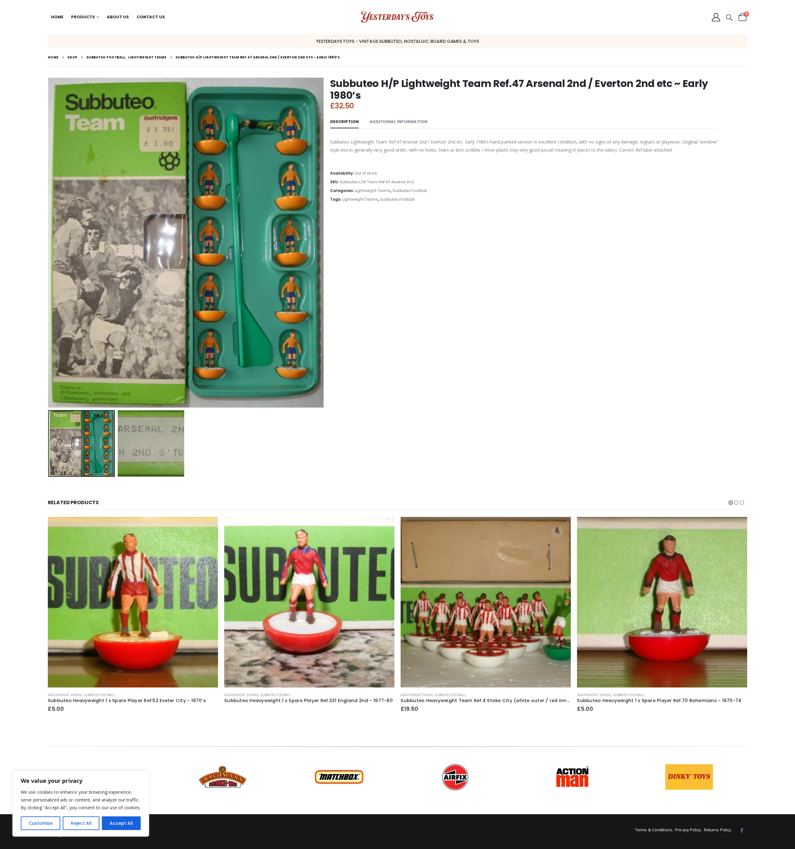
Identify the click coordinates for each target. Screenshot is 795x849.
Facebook (742, 830)
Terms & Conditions (653, 830)
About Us (118, 17)
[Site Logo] (397, 17)
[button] (729, 17)
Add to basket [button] (207, 527)
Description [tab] (344, 122)
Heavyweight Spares (65, 695)
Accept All (121, 823)
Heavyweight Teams (417, 695)
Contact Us (151, 17)
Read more (384, 527)
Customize (40, 823)
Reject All (81, 823)
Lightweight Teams (373, 190)
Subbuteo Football (410, 190)
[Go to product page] (133, 602)
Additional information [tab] (398, 122)
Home (57, 17)
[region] (80, 803)
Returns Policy (717, 830)
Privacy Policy (688, 830)
